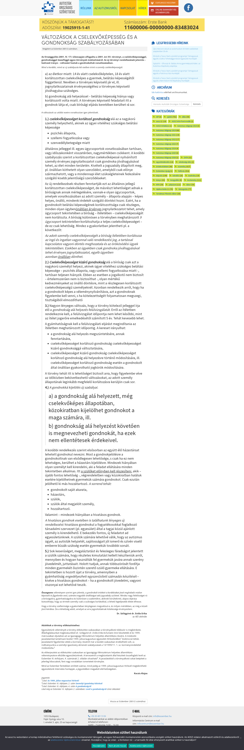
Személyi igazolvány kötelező (89, 683)
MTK (158, 184)
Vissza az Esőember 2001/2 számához (128, 701)
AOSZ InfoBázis (162, 126)
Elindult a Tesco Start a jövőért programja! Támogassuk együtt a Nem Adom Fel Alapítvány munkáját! (175, 79)
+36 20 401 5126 (98, 716)
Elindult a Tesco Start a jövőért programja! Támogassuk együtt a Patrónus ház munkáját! (175, 72)
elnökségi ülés (185, 162)
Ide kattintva (158, 92)
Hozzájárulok (99, 746)
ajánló (169, 117)
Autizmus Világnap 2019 (166, 130)
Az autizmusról (105, 8)
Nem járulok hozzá (117, 746)
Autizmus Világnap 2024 (166, 148)
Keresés (197, 104)
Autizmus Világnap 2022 (166, 139)
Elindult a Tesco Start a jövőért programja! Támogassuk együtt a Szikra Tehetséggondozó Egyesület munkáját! (175, 57)
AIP (157, 117)
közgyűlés (174, 180)
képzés (159, 175)
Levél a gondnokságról (96, 689)
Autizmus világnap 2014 (187, 126)
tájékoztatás (161, 189)
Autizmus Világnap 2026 (166, 157)
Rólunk (85, 8)
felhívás (181, 171)
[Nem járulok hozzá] (240, 737)
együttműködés (163, 162)
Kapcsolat (127, 8)
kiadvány (192, 175)
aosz (158, 121)
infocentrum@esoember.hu (150, 723)
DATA (186, 157)
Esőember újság (163, 171)
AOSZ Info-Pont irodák (181, 121)
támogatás (183, 189)
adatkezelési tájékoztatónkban (66, 740)
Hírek (142, 8)
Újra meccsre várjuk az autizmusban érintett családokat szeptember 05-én (175, 50)
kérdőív (176, 175)
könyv (158, 180)
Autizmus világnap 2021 (166, 135)
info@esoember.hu (162, 716)
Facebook (188, 8)
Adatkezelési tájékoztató (141, 746)
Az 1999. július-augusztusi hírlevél (63, 680)
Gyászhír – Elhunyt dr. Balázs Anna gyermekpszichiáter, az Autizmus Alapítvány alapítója (176, 64)
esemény (182, 166)
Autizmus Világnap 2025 (166, 153)
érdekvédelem (162, 166)
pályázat (172, 184)
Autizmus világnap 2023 (166, 144)
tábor (188, 184)
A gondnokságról (83, 686)
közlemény (192, 180)
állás (184, 117)
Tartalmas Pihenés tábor (166, 193)
